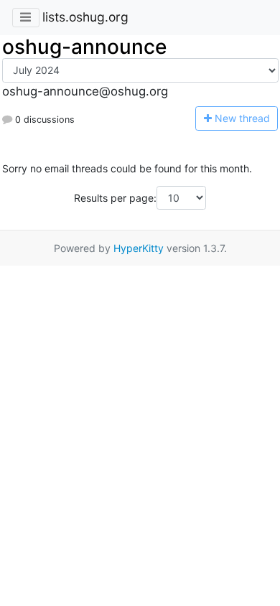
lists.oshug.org (85, 16)
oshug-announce (84, 46)
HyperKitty (138, 248)
